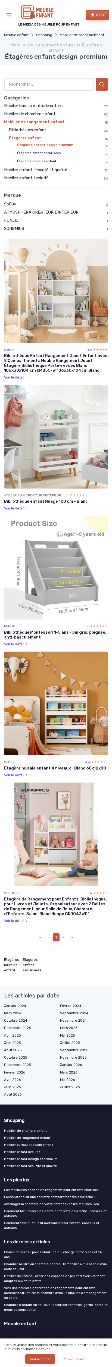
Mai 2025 (67, 1035)
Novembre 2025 (73, 1057)
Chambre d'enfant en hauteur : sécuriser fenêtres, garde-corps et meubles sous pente (56, 1307)
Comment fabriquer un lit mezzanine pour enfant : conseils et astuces (51, 1225)
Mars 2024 (12, 1013)
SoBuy (10, 204)
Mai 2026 (67, 1080)
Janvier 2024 (15, 1006)
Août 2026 (13, 1094)
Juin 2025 (12, 1043)
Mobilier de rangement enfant (85, 35)
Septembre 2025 (74, 1050)
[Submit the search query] (102, 84)
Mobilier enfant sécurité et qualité (35, 169)
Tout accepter (40, 1359)
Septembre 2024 (74, 1013)
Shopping (44, 35)
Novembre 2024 (73, 1020)
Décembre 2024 (17, 1028)
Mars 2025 (68, 1028)
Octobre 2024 (15, 1020)
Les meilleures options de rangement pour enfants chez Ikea (51, 1190)
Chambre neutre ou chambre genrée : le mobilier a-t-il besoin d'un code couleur (55, 1266)
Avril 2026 (12, 1080)
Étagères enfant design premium (45, 145)
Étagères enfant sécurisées (39, 153)
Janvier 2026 (71, 1065)
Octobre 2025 (15, 1057)
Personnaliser (73, 1359)
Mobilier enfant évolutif (26, 178)
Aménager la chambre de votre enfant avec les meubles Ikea (51, 1204)
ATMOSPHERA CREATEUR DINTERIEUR (41, 212)
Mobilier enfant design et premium (31, 1159)
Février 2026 (14, 1072)
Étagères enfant (25, 138)
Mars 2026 (68, 1072)
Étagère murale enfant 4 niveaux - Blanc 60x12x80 (55, 768)
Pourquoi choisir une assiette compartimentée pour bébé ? (49, 1197)
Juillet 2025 (70, 1043)
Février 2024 (70, 1006)
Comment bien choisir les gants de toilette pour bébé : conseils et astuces (55, 1213)
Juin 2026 (12, 1087)
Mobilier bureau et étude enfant (33, 105)
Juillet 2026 (70, 1087)
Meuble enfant (16, 35)
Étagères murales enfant (36, 161)
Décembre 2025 (17, 1065)
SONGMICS (14, 228)
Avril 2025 (12, 1035)
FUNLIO (11, 220)
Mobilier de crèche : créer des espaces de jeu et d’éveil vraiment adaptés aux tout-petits (54, 1278)
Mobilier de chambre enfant (29, 113)
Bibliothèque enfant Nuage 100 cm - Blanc (46, 501)
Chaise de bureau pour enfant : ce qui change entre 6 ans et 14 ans (53, 1254)
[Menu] (10, 15)
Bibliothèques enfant (27, 130)
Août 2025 (13, 1050)
